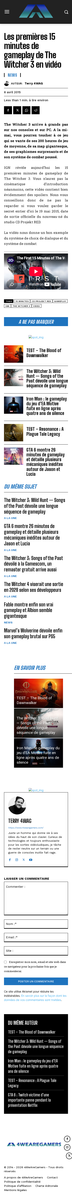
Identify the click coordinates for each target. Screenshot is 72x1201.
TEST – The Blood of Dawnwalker (43, 353)
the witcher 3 (21, 306)
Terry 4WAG (34, 83)
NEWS (8, 622)
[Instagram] (16, 858)
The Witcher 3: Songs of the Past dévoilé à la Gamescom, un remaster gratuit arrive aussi (33, 564)
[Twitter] (17, 110)
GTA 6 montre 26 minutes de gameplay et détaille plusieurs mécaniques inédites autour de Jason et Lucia (45, 462)
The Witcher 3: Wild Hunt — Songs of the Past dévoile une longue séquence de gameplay (47, 379)
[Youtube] (30, 858)
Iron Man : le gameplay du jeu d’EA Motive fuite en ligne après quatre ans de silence (46, 406)
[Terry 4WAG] (7, 83)
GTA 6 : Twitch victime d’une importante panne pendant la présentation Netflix (29, 1100)
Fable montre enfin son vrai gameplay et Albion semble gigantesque (28, 610)
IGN (7, 306)
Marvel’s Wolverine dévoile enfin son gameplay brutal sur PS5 (33, 633)
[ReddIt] (36, 110)
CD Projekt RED (41, 301)
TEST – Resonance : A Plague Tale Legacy (45, 431)
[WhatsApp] (26, 110)
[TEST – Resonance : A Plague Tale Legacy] (13, 432)
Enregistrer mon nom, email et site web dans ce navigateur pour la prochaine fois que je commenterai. (35, 966)
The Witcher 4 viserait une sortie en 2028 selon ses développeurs (33, 587)
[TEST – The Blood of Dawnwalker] (13, 354)
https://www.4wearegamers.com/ (25, 827)
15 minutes (22, 301)
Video (36, 306)
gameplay (60, 301)
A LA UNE (10, 518)
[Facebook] (8, 110)
